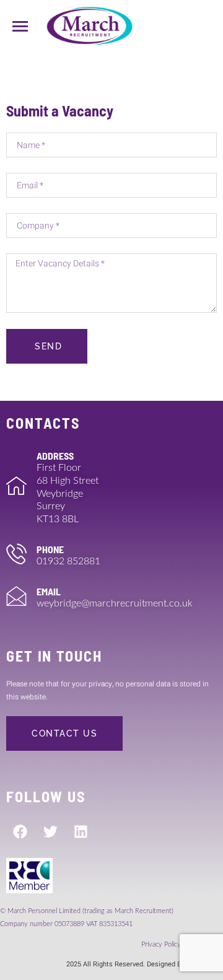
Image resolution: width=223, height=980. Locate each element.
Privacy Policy (162, 944)
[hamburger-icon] (20, 26)
